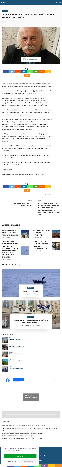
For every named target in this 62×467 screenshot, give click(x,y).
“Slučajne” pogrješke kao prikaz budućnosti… (41, 233)
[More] (27, 75)
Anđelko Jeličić (33, 59)
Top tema (11, 337)
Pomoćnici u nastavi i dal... (16, 339)
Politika (5, 10)
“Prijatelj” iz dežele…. (31, 291)
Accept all (20, 456)
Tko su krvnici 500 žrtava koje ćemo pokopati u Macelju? (10, 233)
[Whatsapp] (30, 71)
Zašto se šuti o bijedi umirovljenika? (13, 436)
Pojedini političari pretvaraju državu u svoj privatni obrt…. (31, 321)
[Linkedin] (24, 71)
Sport (10, 366)
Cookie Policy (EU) (41, 455)
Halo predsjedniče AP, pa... (16, 368)
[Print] (42, 71)
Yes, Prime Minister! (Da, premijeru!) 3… (22, 205)
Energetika (11, 345)
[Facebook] (6, 71)
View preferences (29, 461)
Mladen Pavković (26, 325)
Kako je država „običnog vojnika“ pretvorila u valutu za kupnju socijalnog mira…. (26, 428)
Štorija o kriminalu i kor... (16, 361)
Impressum (16, 450)
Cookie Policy (8, 450)
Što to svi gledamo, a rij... (16, 353)
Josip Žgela (26, 294)
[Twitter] (12, 71)
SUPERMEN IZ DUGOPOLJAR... (17, 346)
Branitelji (11, 352)
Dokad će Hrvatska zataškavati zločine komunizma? (17, 438)
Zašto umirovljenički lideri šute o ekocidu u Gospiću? (17, 433)
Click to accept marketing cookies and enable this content (31, 397)
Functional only (11, 461)
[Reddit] (18, 71)
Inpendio (41, 460)
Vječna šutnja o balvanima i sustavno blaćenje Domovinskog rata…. (41, 245)
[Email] (36, 71)
